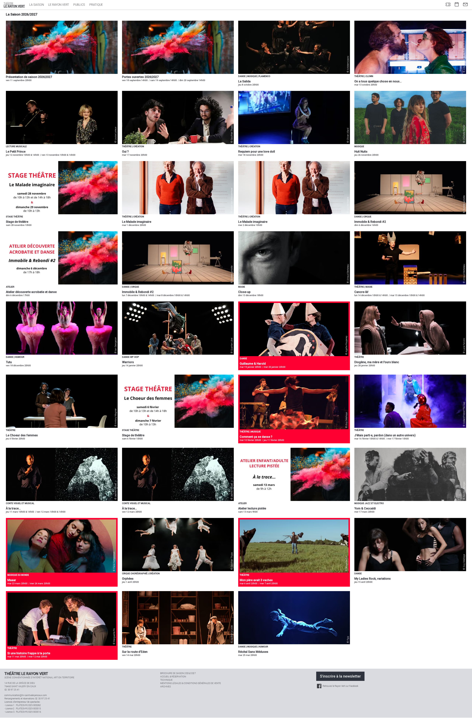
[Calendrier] (457, 5)
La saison (36, 4)
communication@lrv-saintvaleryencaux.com (25, 695)
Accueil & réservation (173, 676)
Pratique (96, 4)
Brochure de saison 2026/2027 (178, 673)
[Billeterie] (448, 5)
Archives (165, 686)
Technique (166, 680)
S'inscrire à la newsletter (340, 676)
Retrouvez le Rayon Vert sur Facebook (340, 686)
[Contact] (465, 5)
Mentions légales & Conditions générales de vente (190, 683)
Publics (79, 4)
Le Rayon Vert (58, 4)
